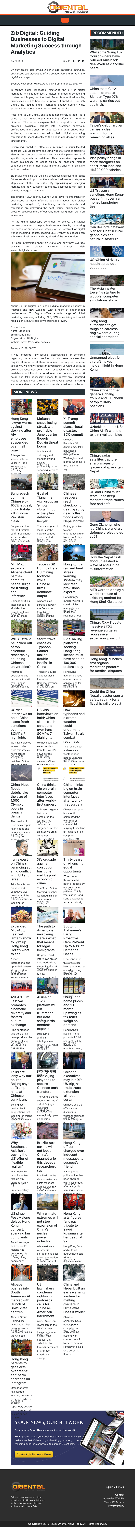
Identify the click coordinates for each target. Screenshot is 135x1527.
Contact (119, 1494)
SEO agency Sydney (39, 196)
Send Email (24, 334)
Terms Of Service (114, 1502)
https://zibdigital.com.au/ (35, 342)
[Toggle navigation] (65, 20)
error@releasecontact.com (26, 369)
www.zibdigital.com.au (24, 250)
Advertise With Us (113, 1498)
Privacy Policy (116, 1505)
